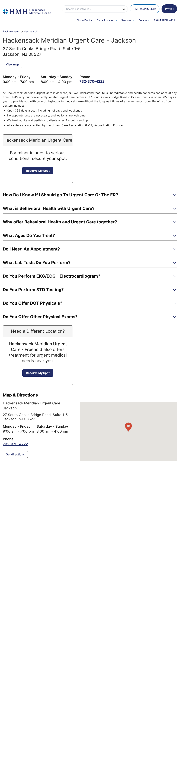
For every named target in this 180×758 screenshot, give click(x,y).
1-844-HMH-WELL (164, 20)
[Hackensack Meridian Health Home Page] (27, 9)
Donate (143, 20)
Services (126, 20)
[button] (90, 196)
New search (30, 31)
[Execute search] (125, 9)
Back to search (11, 31)
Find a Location (105, 20)
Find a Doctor (84, 20)
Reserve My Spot (38, 170)
